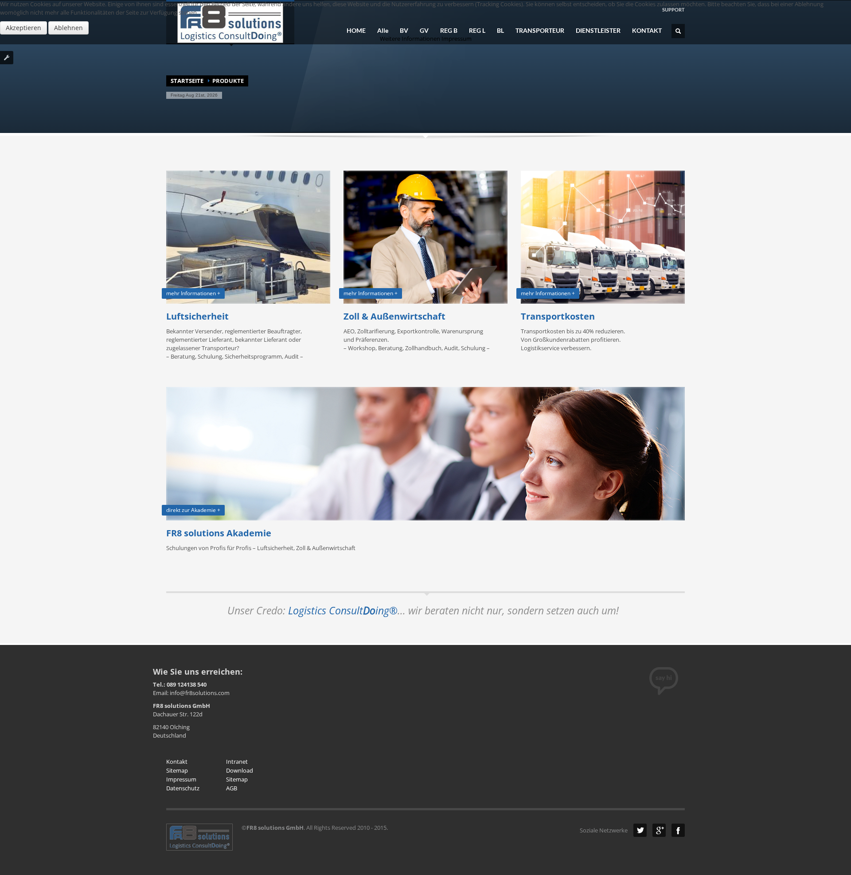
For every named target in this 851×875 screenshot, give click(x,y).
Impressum (181, 779)
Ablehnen (68, 27)
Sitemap (177, 770)
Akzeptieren (23, 27)
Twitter (640, 830)
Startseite (187, 81)
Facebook (678, 830)
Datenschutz (182, 788)
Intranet (237, 762)
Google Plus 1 (659, 830)
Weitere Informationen (410, 39)
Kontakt (176, 762)
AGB (231, 788)
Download (239, 770)
